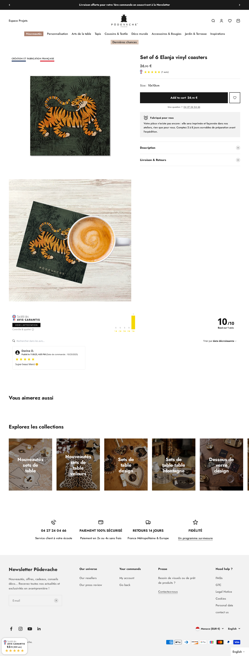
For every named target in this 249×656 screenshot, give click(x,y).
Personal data (224, 605)
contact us (222, 612)
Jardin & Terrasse (196, 34)
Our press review (90, 585)
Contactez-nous (168, 592)
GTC (218, 585)
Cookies (221, 598)
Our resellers (88, 578)
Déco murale (139, 34)
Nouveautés (34, 34)
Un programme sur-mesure (195, 538)
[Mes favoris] (234, 97)
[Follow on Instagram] (20, 628)
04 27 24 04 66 (192, 107)
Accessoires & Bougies (166, 34)
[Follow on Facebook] (11, 628)
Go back (124, 585)
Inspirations (217, 34)
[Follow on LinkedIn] (39, 628)
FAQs (219, 578)
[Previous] (9, 5)
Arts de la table (81, 34)
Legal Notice (224, 592)
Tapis (98, 34)
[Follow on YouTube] (29, 628)
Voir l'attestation (26, 325)
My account (126, 578)
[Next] (239, 5)
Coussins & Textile (116, 34)
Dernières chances (124, 42)
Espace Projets (18, 21)
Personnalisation (57, 34)
